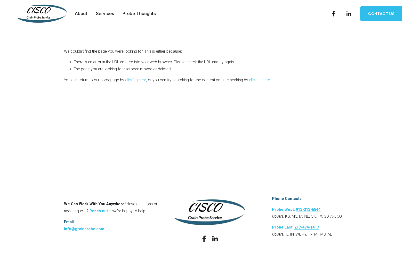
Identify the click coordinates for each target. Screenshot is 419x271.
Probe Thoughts (139, 13)
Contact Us (381, 13)
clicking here (135, 80)
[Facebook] (333, 13)
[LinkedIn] (348, 13)
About (81, 13)
